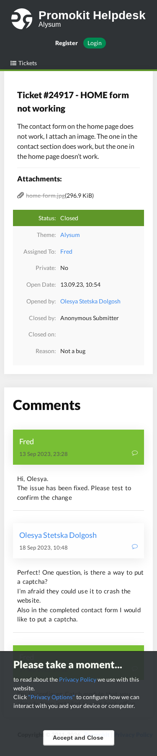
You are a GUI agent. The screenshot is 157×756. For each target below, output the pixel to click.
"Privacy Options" (51, 696)
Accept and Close (78, 737)
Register (66, 42)
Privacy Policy (77, 679)
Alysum (70, 234)
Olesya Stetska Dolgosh (90, 301)
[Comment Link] (135, 453)
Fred (66, 251)
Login (95, 42)
